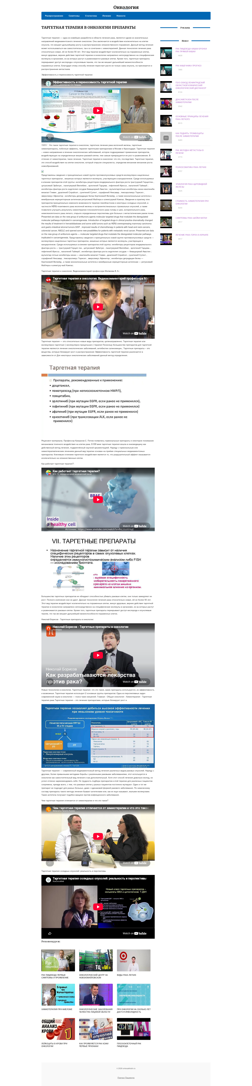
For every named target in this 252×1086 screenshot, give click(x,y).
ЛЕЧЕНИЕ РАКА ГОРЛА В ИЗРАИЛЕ (192, 234)
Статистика (91, 15)
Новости (121, 15)
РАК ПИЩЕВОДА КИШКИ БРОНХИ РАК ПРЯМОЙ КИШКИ (191, 50)
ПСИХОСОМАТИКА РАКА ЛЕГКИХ (191, 167)
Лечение (106, 15)
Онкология (126, 7)
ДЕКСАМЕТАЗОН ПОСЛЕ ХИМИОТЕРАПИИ (187, 101)
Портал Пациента (126, 1077)
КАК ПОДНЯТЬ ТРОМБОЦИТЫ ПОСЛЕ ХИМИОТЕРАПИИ (190, 134)
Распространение (54, 15)
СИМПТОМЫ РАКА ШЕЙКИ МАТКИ (191, 217)
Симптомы (74, 15)
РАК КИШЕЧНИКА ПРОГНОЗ (188, 65)
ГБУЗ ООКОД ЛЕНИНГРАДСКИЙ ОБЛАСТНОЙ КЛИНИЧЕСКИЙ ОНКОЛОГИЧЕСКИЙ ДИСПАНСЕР (191, 85)
